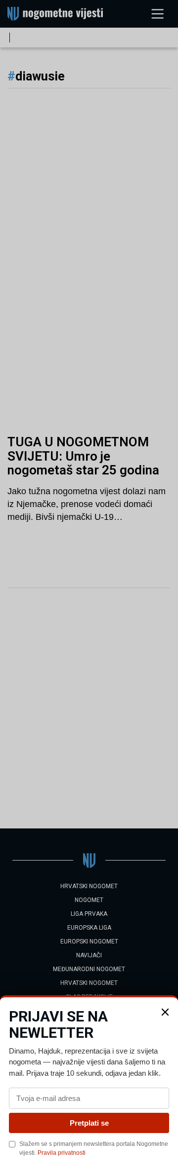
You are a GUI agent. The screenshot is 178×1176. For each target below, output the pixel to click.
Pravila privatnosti (62, 1152)
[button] (165, 1012)
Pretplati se (89, 1123)
